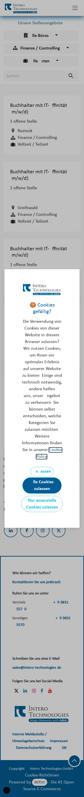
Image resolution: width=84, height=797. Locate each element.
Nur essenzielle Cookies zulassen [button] (42, 504)
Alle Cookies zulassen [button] (42, 485)
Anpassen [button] (42, 471)
